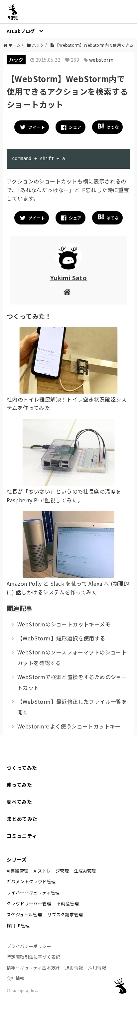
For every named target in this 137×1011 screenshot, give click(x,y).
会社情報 (16, 978)
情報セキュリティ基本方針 (33, 967)
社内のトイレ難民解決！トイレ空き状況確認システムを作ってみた (67, 403)
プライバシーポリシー (29, 946)
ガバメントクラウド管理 (31, 881)
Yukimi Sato (68, 277)
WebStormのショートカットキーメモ (63, 624)
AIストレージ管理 (51, 871)
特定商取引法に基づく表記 (33, 957)
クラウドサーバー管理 (29, 903)
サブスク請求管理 (65, 914)
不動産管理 (68, 903)
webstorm (101, 59)
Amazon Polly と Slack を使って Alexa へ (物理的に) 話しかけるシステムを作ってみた (68, 587)
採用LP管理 (18, 925)
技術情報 (74, 967)
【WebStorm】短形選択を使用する (61, 638)
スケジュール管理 (24, 914)
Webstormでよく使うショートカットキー (69, 726)
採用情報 (97, 967)
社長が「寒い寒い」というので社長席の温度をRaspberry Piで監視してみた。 (64, 495)
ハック (16, 59)
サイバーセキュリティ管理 (33, 892)
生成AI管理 (85, 871)
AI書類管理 (17, 871)
